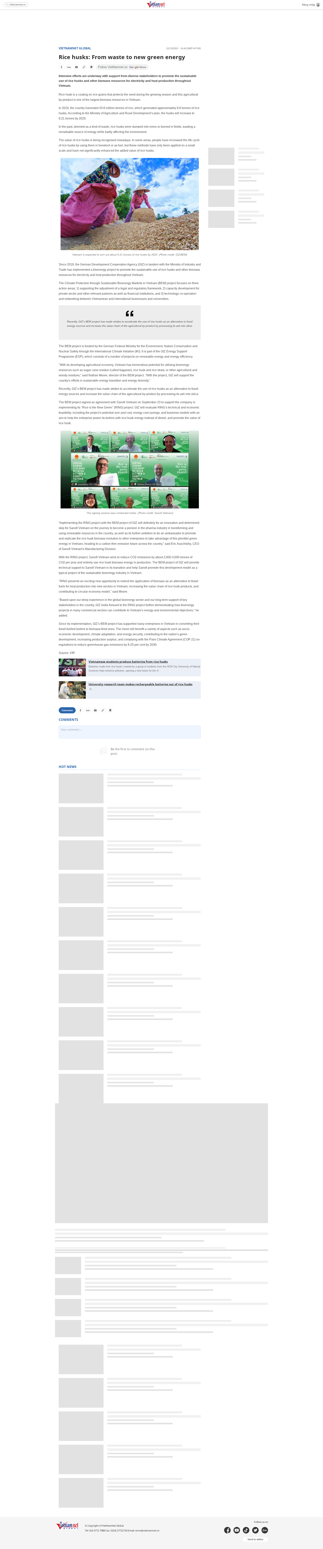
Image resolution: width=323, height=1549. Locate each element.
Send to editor (255, 1539)
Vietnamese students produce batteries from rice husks (128, 661)
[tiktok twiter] (255, 1530)
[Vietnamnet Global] (165, 7)
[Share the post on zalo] (69, 67)
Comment (67, 710)
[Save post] (91, 67)
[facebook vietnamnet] (227, 1530)
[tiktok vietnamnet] (246, 1530)
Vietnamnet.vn (18, 4)
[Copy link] (84, 67)
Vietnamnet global (75, 48)
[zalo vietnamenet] (265, 1530)
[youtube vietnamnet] (236, 1530)
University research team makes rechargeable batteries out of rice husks (140, 684)
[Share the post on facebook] (61, 67)
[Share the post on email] (76, 67)
